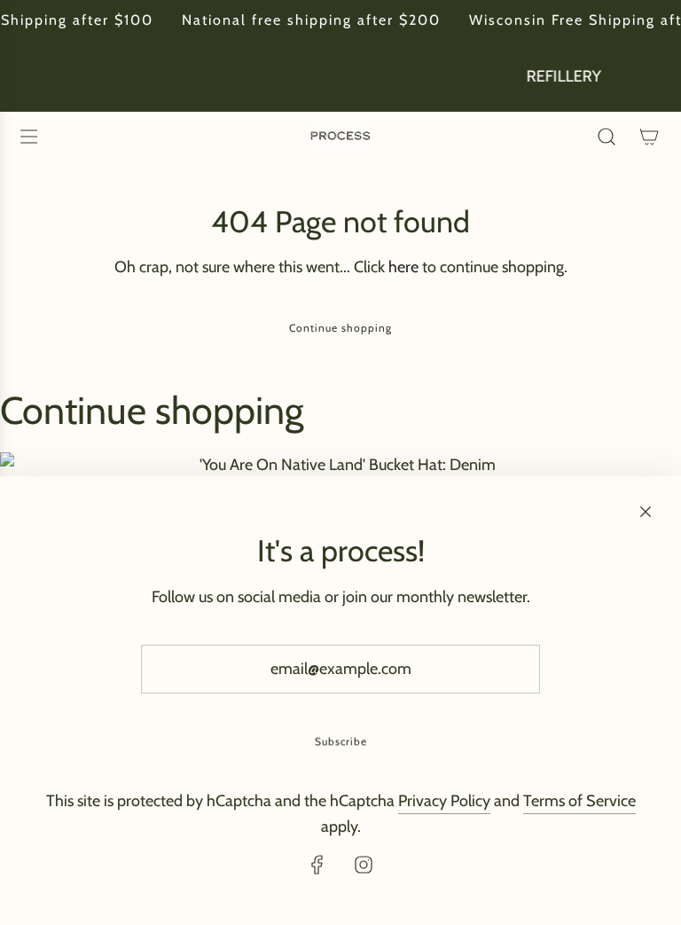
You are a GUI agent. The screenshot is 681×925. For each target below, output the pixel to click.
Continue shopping (340, 327)
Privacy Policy (444, 801)
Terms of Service (579, 801)
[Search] (606, 136)
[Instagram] (363, 864)
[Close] (645, 511)
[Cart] (649, 136)
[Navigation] (28, 136)
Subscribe (341, 741)
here (403, 267)
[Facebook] (317, 864)
